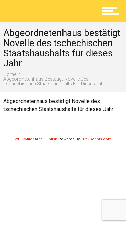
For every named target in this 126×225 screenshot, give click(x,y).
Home (9, 74)
